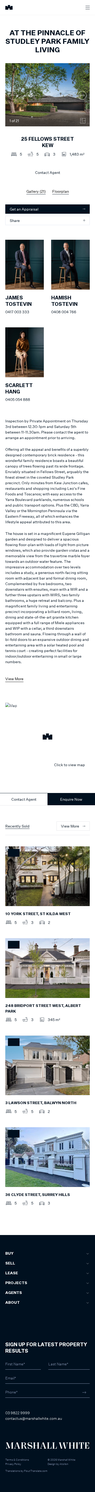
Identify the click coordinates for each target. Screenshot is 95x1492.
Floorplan (60, 191)
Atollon (64, 1463)
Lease (11, 1273)
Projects (16, 1283)
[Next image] (82, 95)
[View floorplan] (83, 120)
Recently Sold (17, 826)
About (12, 1303)
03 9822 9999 (17, 1412)
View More (14, 678)
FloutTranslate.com (36, 1470)
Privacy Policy (13, 1463)
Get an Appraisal (24, 209)
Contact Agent (23, 799)
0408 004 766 (63, 312)
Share (15, 220)
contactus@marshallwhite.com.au (33, 1418)
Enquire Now (71, 799)
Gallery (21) (36, 191)
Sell (10, 1263)
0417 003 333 (17, 312)
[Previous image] (12, 95)
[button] (47, 737)
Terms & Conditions (17, 1459)
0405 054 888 (17, 399)
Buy (9, 1253)
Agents (13, 1293)
